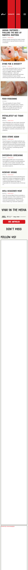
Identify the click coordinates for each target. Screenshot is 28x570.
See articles (14, 222)
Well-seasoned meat (12, 191)
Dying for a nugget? (12, 64)
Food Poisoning (9, 99)
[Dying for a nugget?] (14, 60)
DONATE (11, 14)
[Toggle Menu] (25, 14)
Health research (10, 37)
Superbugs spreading (12, 155)
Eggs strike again (10, 137)
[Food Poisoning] (14, 95)
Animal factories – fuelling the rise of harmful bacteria (12, 32)
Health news (10, 66)
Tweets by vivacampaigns (8, 526)
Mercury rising (9, 172)
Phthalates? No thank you (12, 117)
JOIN (18, 14)
